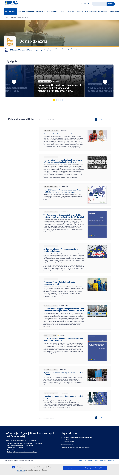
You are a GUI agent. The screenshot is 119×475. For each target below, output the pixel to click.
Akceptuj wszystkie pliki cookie (73, 468)
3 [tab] (61, 100)
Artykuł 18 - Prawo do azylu (52, 50)
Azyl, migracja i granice (15, 17)
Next (105, 82)
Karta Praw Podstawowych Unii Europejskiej (20, 445)
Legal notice (90, 460)
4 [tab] (65, 100)
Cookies (96, 460)
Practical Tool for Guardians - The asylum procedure (62, 134)
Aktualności (10, 450)
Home (7, 17)
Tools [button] (62, 11)
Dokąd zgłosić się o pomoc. (15, 447)
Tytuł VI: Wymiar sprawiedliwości (43, 49)
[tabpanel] (59, 81)
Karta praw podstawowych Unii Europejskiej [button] (30, 11)
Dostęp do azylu (24, 17)
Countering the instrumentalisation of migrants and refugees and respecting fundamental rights (59, 88)
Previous (14, 82)
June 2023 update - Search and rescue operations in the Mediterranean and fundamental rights (63, 191)
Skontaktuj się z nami (67, 445)
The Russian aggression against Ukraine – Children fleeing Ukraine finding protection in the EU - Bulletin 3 (63, 216)
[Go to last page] (109, 119)
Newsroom (71, 11)
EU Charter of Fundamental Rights (21, 50)
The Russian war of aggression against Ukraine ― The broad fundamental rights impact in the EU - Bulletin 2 (63, 310)
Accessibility (111, 460)
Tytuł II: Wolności (40, 50)
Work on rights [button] (9, 11)
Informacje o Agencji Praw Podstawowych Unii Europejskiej (24, 443)
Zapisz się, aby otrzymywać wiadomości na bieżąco (22, 452)
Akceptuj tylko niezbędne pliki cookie (95, 468)
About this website (82, 460)
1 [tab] (54, 100)
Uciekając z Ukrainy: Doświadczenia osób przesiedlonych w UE (59, 283)
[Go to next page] (106, 119)
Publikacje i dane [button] (52, 11)
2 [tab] (57, 100)
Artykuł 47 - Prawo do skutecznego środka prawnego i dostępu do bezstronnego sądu (73, 49)
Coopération (79, 11)
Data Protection (103, 460)
